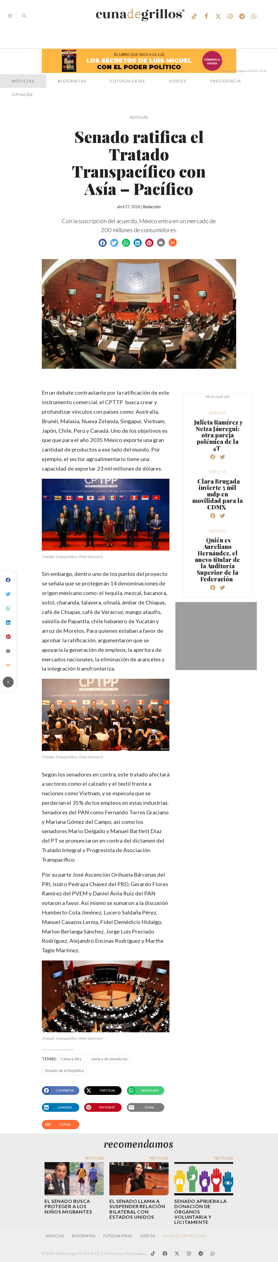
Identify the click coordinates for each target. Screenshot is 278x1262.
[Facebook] (8, 580)
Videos (178, 81)
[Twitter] (8, 594)
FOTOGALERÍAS (117, 1236)
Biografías (72, 81)
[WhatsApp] (8, 608)
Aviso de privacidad (184, 1236)
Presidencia (225, 81)
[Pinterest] (8, 636)
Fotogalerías (127, 81)
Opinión (22, 94)
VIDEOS (147, 1236)
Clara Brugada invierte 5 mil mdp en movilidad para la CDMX (217, 494)
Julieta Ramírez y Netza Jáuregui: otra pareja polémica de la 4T (218, 435)
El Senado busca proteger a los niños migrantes (68, 1206)
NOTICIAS (139, 117)
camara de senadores (109, 1059)
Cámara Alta (71, 1059)
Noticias (23, 81)
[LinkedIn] (8, 622)
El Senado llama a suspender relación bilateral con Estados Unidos (137, 1209)
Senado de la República (64, 1070)
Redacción (152, 206)
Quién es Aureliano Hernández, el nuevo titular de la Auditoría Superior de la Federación (217, 559)
